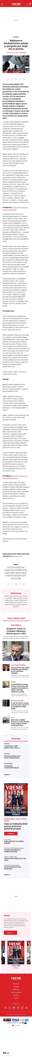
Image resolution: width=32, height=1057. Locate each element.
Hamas (24, 573)
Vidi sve (6, 774)
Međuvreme (23, 600)
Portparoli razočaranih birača (11, 767)
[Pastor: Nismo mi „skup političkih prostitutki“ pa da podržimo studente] (6, 667)
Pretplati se (10, 833)
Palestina (18, 573)
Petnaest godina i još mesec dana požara (12, 757)
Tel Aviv (23, 575)
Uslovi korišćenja (16, 992)
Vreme (11, 1014)
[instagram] (18, 1007)
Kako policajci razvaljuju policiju (14, 842)
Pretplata (16, 986)
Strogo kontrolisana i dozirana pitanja (12, 850)
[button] (5, 955)
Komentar (16, 738)
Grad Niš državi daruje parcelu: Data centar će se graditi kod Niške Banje (20, 705)
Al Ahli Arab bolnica (13, 567)
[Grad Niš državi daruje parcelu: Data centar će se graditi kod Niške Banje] (6, 703)
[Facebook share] (8, 79)
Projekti (16, 998)
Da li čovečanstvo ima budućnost (12, 868)
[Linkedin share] (23, 79)
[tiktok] (22, 1007)
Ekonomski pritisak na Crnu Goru (15, 859)
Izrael (22, 567)
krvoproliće (9, 575)
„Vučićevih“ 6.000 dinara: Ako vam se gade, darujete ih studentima (11, 747)
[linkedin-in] (26, 1007)
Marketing (16, 989)
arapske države (9, 570)
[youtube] (14, 1007)
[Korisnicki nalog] (27, 4)
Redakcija (16, 983)
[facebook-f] (5, 1007)
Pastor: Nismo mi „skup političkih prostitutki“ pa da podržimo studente (20, 670)
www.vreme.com (16, 556)
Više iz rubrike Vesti (16, 618)
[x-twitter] (9, 1007)
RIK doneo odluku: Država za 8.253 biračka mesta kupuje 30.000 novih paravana (20, 722)
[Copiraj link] (20, 79)
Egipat (7, 573)
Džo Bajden (19, 570)
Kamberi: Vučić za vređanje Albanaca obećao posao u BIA (16, 631)
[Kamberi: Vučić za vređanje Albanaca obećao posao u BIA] (16, 651)
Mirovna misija (16, 578)
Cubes (24, 1014)
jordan (25, 570)
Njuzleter (16, 995)
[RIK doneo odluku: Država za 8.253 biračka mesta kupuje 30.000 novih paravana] (6, 719)
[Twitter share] (12, 79)
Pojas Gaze (17, 575)
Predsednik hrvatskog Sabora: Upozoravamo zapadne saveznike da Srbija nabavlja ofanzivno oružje (19, 688)
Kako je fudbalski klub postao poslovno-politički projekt (15, 826)
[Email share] (16, 79)
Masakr (12, 573)
